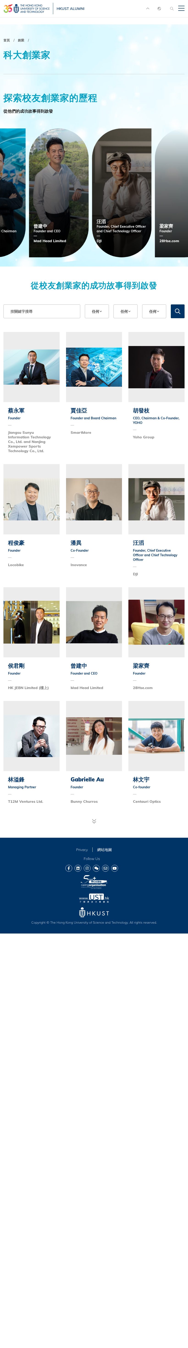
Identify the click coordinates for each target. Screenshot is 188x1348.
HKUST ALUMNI (70, 8)
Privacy (82, 849)
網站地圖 (104, 849)
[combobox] (97, 311)
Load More (94, 821)
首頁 (6, 40)
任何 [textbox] (95, 311)
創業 (21, 40)
